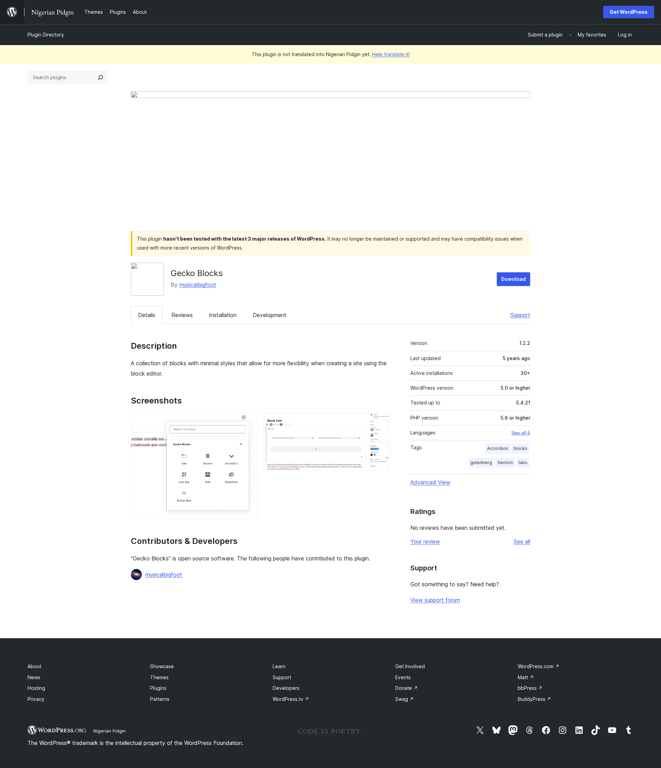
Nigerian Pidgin (109, 731)
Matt (526, 677)
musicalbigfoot (197, 284)
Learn (279, 666)
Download (513, 279)
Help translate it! (391, 54)
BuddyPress (534, 699)
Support (520, 315)
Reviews (182, 315)
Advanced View (430, 482)
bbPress (530, 688)
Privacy (36, 699)
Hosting (36, 688)
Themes (159, 677)
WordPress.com (538, 666)
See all (522, 541)
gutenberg (481, 462)
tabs (522, 462)
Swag (404, 699)
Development (269, 315)
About (34, 666)
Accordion (497, 448)
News (34, 677)
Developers (286, 688)
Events (403, 677)
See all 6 (520, 432)
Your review (425, 541)
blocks (520, 448)
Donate (406, 688)
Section (505, 462)
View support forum (435, 600)
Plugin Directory (46, 35)
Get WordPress (629, 12)
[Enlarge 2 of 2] (381, 422)
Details (146, 315)
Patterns (159, 699)
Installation (223, 315)
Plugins (158, 688)
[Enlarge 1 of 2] (248, 422)
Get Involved (410, 666)
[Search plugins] (100, 77)
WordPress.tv (291, 699)
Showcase (162, 666)
